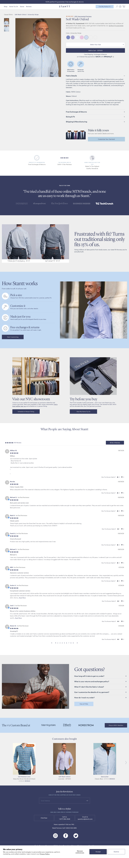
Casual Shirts (8, 14)
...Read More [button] (22, 598)
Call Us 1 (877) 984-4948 (64, 818)
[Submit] (87, 801)
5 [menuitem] (64, 643)
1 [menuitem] (55, 643)
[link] (13, 337)
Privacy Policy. (45, 854)
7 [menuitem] (68, 643)
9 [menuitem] (73, 643)
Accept (98, 852)
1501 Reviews (17, 442)
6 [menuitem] (66, 643)
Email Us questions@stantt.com (85, 818)
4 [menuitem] (62, 643)
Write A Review (115, 443)
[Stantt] (64, 6)
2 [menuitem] (57, 643)
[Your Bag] (123, 6)
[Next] (125, 762)
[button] (117, 6)
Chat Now (44, 818)
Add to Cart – (95, 50)
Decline (116, 852)
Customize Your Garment (106, 139)
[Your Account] (120, 6)
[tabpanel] (64, 545)
